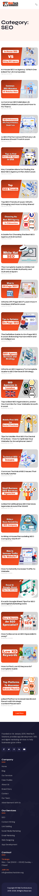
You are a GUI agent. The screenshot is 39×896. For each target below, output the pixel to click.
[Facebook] (4, 749)
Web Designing (8, 840)
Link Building (7, 826)
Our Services (7, 775)
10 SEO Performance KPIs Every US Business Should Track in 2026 (18, 138)
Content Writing (8, 822)
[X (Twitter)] (9, 749)
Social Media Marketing (11, 831)
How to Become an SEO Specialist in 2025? (18, 635)
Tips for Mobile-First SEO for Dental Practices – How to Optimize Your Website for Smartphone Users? (18, 438)
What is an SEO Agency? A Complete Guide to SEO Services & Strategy (19, 370)
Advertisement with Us (11, 802)
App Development (9, 844)
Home (4, 766)
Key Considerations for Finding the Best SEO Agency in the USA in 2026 (18, 170)
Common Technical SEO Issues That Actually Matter (18, 472)
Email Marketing (8, 835)
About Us (5, 784)
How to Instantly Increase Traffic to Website (18, 570)
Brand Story (7, 789)
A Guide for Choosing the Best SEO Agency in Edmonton (18, 235)
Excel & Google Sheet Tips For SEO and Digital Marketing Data (18, 602)
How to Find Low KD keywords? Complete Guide (16, 667)
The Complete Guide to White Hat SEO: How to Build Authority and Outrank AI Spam (17, 269)
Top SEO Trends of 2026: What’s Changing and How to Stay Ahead (17, 203)
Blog (3, 771)
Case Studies (7, 780)
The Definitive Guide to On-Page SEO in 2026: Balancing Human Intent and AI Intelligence (19, 336)
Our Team (6, 798)
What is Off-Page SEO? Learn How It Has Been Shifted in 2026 (19, 303)
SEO (3, 817)
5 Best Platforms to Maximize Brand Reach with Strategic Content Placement (18, 701)
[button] (19, 713)
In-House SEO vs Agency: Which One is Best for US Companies (19, 70)
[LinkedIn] (19, 749)
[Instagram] (14, 749)
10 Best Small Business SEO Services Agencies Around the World (18, 505)
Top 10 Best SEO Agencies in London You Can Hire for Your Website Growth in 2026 (19, 403)
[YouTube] (24, 749)
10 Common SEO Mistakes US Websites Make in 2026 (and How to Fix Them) (18, 104)
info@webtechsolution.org (13, 872)
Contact (5, 793)
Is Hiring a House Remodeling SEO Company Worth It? (17, 537)
